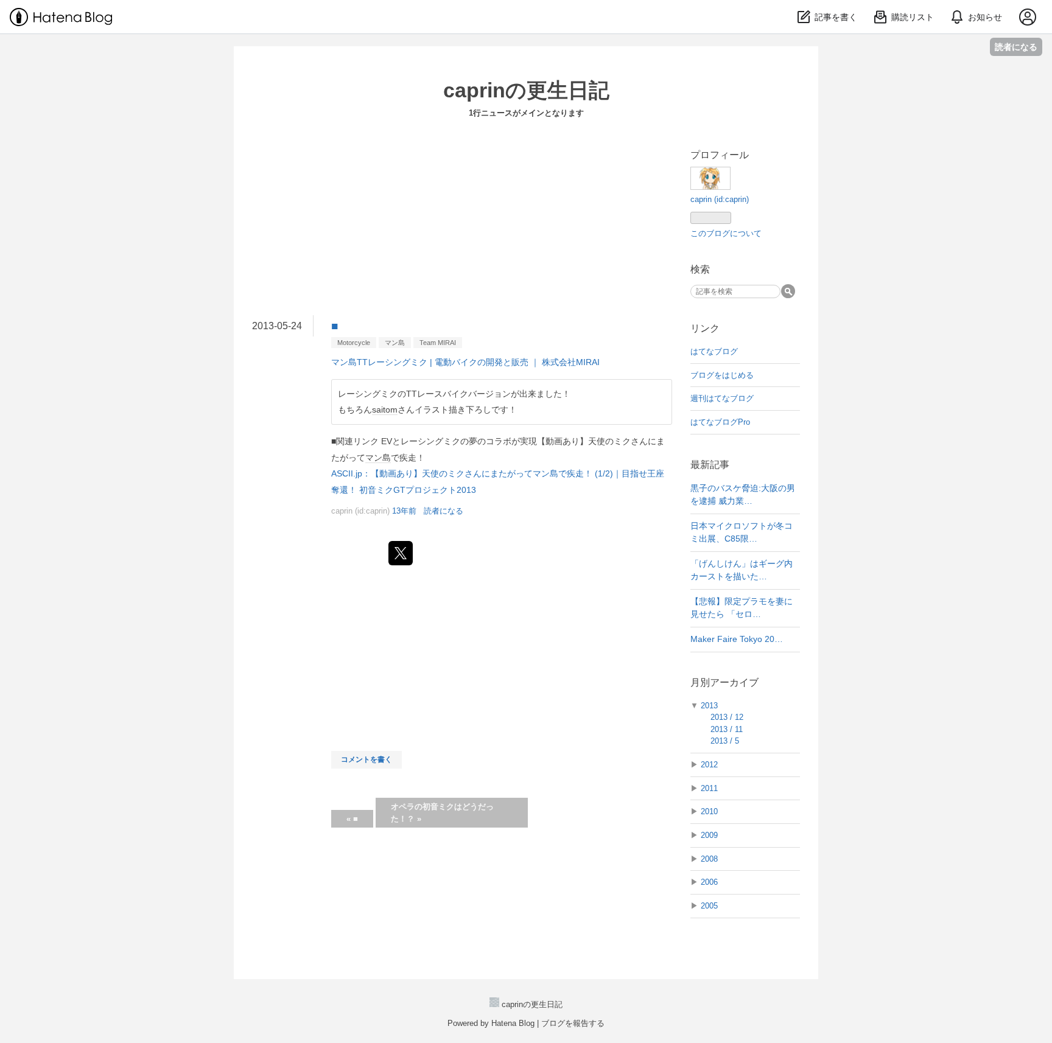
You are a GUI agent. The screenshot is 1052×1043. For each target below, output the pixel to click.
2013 (709, 705)
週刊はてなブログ (722, 398)
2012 (709, 764)
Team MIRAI (437, 342)
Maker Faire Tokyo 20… (736, 639)
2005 (709, 905)
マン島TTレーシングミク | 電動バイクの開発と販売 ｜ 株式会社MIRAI (465, 362)
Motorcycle (353, 342)
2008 (709, 858)
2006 (709, 882)
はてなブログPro (720, 422)
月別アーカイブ (724, 682)
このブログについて (726, 233)
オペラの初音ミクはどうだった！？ (442, 812)
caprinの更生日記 (526, 90)
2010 (709, 811)
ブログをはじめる (722, 375)
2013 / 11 (726, 729)
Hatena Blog (513, 1023)
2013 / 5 (724, 740)
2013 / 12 (726, 717)
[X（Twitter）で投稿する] (400, 553)
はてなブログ (714, 351)
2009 (709, 835)
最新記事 (709, 464)
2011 (709, 788)
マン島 (395, 342)
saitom (385, 409)
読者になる (1016, 46)
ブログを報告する (573, 1023)
